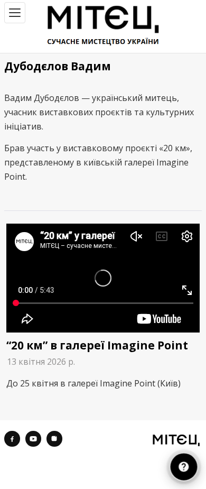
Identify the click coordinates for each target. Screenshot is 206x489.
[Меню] (14, 12)
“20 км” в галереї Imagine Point (97, 345)
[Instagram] (54, 439)
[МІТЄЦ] (176, 440)
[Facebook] (12, 439)
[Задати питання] (184, 467)
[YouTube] (33, 439)
